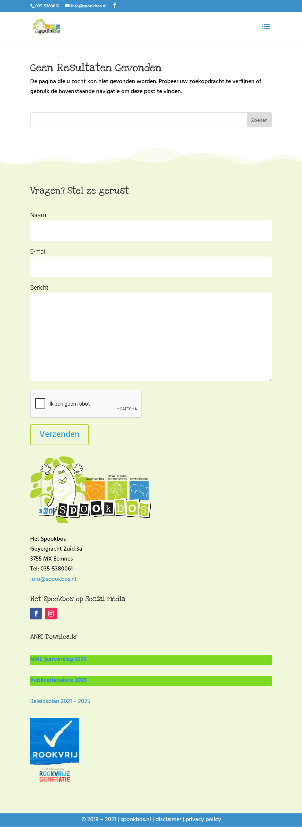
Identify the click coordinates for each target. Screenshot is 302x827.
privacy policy (203, 819)
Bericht (39, 287)
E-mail (38, 251)
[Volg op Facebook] (36, 613)
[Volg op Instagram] (51, 613)
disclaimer (168, 819)
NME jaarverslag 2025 (58, 659)
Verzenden (59, 435)
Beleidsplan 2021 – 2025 (60, 701)
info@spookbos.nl (53, 579)
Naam (38, 215)
